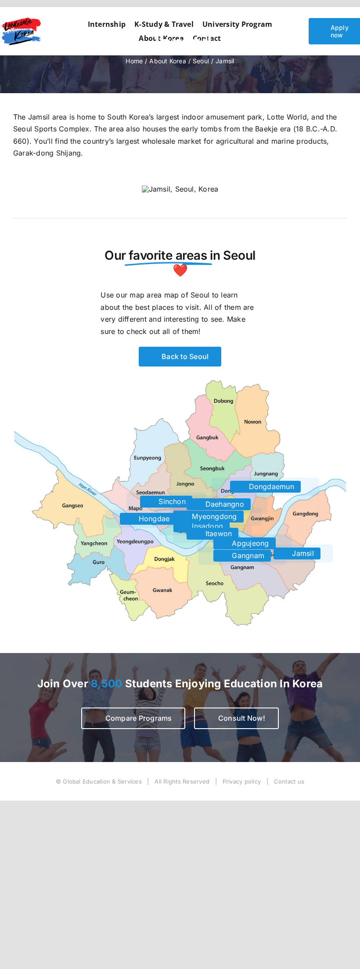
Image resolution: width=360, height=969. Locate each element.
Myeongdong (213, 516)
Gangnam (247, 555)
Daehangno (223, 504)
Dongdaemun (270, 486)
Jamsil (302, 553)
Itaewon (217, 533)
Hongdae (152, 518)
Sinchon (171, 501)
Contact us (289, 781)
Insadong (206, 526)
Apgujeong (249, 543)
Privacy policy (242, 781)
